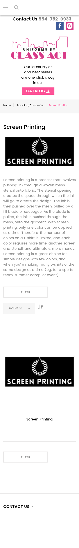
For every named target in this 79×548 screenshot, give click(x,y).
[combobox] (19, 308)
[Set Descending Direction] (39, 305)
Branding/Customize (29, 106)
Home (7, 106)
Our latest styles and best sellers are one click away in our (38, 77)
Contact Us (25, 19)
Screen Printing (39, 419)
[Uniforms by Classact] (39, 48)
